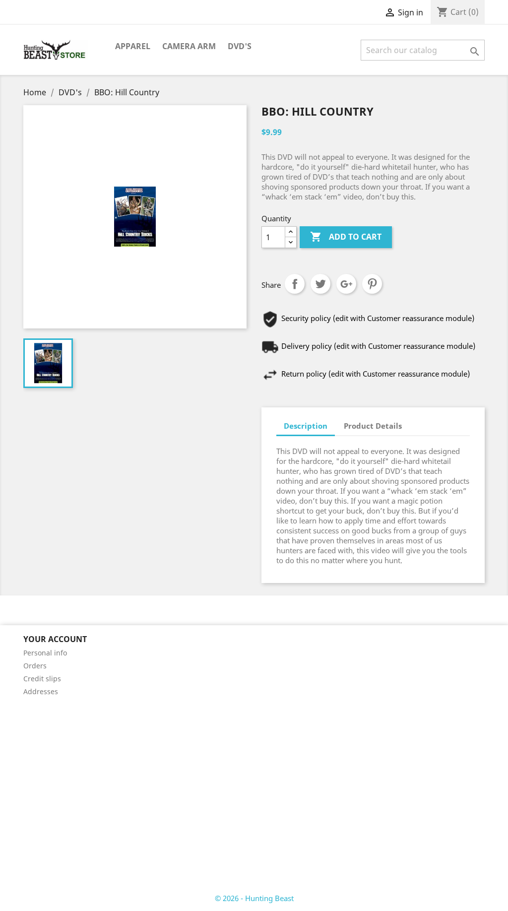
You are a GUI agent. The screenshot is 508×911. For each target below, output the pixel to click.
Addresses (40, 691)
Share (295, 284)
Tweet (320, 284)
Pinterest (372, 284)
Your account (55, 639)
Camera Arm (189, 46)
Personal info (45, 652)
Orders (35, 665)
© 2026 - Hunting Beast (254, 898)
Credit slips (42, 678)
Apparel (132, 46)
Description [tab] (305, 426)
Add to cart (345, 237)
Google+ (346, 284)
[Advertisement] (254, 774)
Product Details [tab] (373, 426)
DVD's (240, 46)
